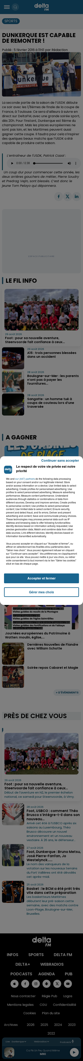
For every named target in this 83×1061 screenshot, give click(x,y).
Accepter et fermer (41, 578)
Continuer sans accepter (60, 460)
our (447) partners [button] (25, 478)
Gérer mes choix (41, 592)
